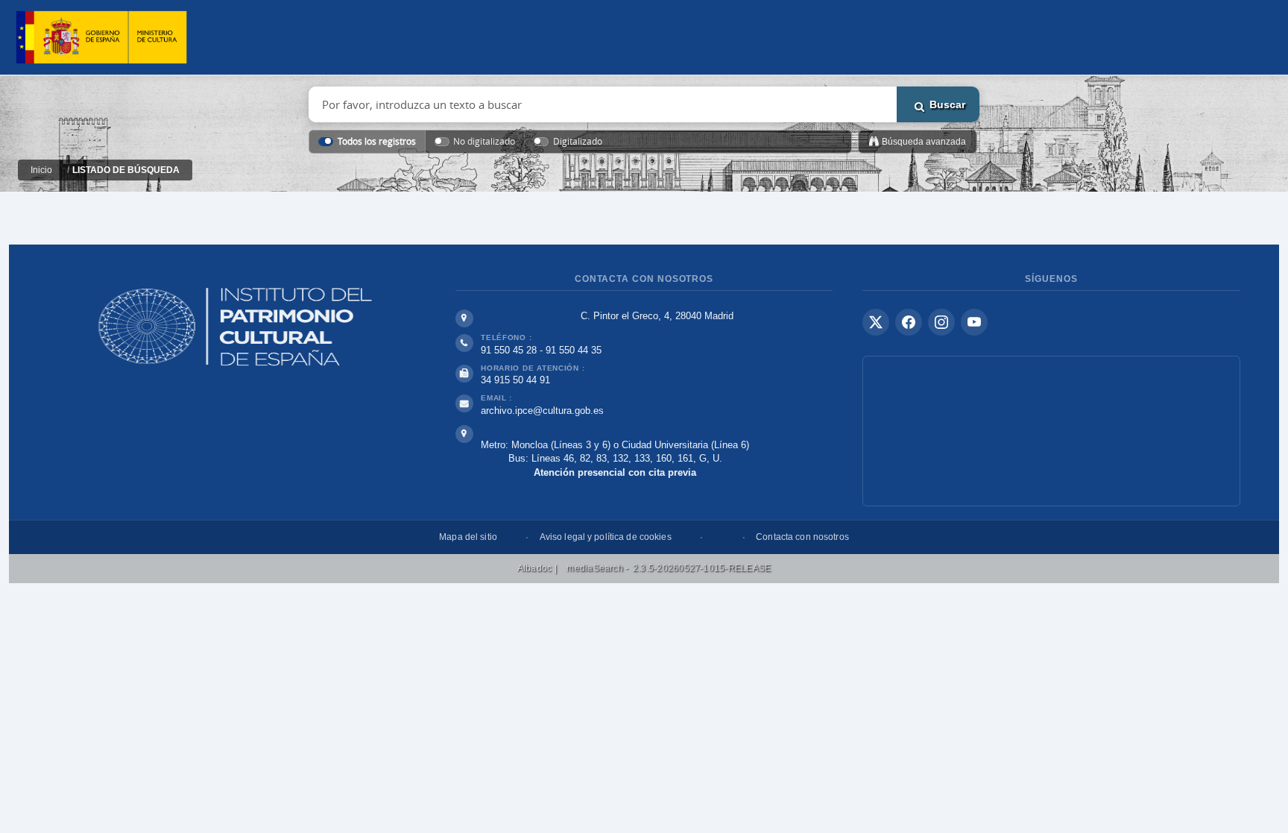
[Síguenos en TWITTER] (875, 322)
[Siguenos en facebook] (908, 322)
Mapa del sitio (468, 537)
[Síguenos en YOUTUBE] (974, 322)
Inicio (41, 170)
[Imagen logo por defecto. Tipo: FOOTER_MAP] (1051, 431)
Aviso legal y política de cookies (606, 537)
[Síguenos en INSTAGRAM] (941, 322)
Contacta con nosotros (802, 537)
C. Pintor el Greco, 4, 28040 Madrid (657, 315)
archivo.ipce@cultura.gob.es (542, 410)
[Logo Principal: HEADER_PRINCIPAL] (101, 38)
